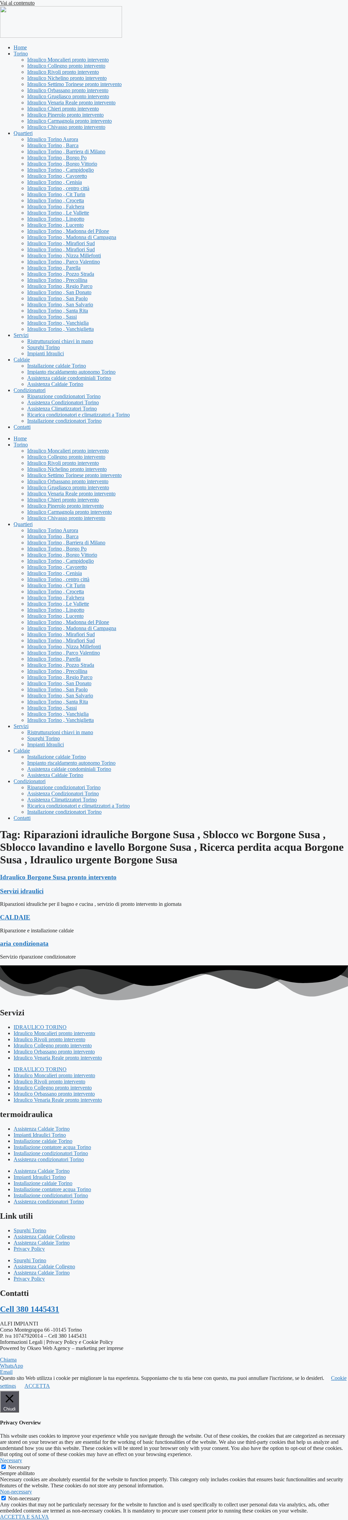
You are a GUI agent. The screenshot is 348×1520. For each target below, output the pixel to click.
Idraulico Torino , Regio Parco (59, 286)
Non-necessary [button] (16, 1491)
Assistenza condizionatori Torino (49, 1159)
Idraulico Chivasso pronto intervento (66, 127)
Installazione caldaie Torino (56, 366)
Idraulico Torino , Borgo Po (57, 158)
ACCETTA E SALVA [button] (24, 1517)
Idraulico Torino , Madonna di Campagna (71, 237)
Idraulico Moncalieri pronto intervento (68, 60)
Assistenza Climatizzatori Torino (62, 408)
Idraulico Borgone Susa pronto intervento (58, 877)
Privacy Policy (29, 1249)
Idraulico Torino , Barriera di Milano (66, 151)
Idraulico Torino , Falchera (55, 206)
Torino (21, 53)
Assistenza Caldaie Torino (55, 384)
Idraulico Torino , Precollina (57, 280)
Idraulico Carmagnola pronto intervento (69, 121)
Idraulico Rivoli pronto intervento (63, 72)
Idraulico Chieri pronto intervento (63, 109)
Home (20, 47)
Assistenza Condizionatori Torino (63, 402)
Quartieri (23, 133)
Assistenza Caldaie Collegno (44, 1236)
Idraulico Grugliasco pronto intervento (68, 96)
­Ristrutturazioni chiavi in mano (60, 341)
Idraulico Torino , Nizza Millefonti (64, 255)
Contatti (22, 427)
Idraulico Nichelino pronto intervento (67, 78)
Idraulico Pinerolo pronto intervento (65, 115)
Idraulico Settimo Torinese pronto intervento (74, 84)
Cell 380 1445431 (29, 1309)
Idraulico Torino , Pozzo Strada (60, 274)
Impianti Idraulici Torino (40, 1135)
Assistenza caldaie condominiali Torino (69, 378)
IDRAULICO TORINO (40, 1027)
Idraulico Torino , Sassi (52, 317)
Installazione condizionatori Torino (64, 421)
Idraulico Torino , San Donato (59, 292)
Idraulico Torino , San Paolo (57, 298)
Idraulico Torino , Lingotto (55, 219)
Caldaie (22, 359)
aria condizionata (24, 943)
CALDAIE (15, 917)
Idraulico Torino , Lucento (55, 225)
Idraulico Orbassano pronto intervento (67, 90)
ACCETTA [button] (37, 1386)
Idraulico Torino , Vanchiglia (58, 323)
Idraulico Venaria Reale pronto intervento (71, 102)
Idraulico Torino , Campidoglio (60, 170)
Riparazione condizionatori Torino (64, 396)
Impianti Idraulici (45, 353)
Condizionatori (30, 390)
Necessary (19, 1467)
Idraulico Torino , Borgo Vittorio (62, 164)
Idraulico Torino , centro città (58, 188)
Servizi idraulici (22, 891)
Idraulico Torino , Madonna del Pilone (68, 231)
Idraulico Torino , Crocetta (55, 200)
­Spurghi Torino (43, 347)
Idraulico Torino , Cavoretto (57, 176)
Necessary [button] (11, 1460)
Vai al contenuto (17, 3)
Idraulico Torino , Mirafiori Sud (61, 243)
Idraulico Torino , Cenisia (54, 182)
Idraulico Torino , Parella (54, 268)
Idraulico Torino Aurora (52, 139)
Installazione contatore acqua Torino (52, 1147)
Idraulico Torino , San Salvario (60, 304)
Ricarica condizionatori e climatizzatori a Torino (78, 415)
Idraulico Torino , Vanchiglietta (60, 329)
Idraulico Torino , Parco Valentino (63, 262)
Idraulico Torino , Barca (53, 145)
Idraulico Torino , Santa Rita (57, 311)
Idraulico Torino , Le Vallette (58, 213)
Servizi (21, 335)
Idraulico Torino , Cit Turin (56, 194)
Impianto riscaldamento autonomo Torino (71, 372)
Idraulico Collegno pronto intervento (66, 66)
